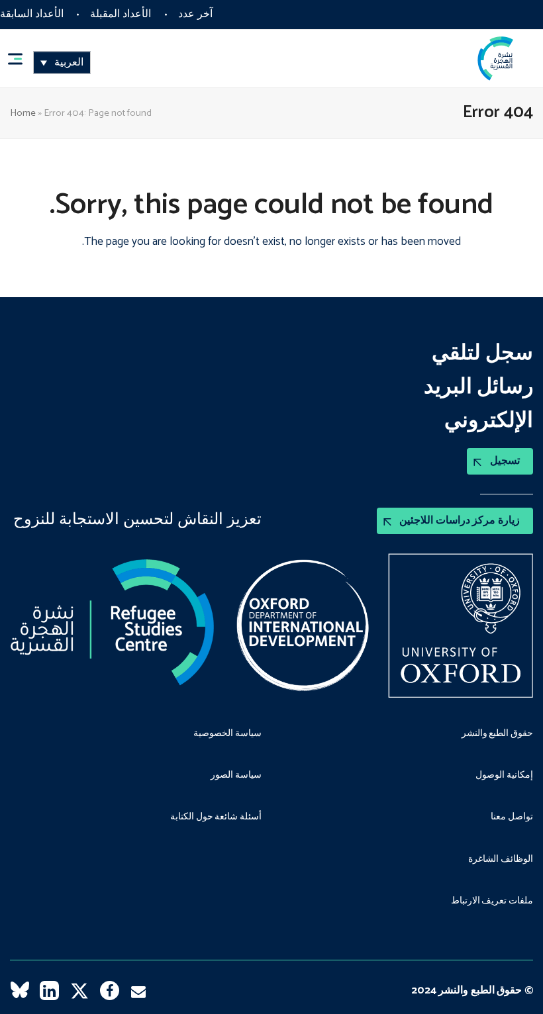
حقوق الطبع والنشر (497, 734)
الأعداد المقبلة (120, 14)
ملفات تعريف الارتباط (492, 901)
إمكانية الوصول (504, 775)
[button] (21, 58)
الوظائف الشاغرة (500, 859)
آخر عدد (195, 14)
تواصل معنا (512, 817)
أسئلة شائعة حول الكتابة (216, 817)
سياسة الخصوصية (227, 734)
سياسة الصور (236, 775)
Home (23, 113)
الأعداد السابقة (32, 14)
